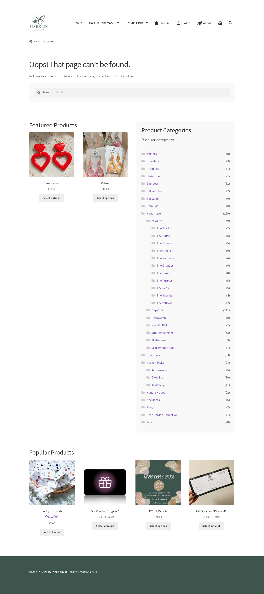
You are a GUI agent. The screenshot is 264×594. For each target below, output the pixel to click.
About (86, 8)
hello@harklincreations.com (78, 3)
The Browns (164, 243)
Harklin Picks (134, 23)
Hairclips (152, 206)
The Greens (164, 251)
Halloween (159, 318)
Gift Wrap (152, 198)
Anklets (151, 154)
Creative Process (104, 8)
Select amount (105, 526)
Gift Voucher (154, 191)
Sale (149, 422)
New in (77, 23)
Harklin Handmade (101, 23)
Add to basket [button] (51, 532)
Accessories (159, 370)
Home (37, 41)
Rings (150, 407)
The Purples (165, 280)
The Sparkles (165, 295)
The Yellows (164, 303)
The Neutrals (165, 258)
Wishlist (153, 8)
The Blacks (164, 228)
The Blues (163, 236)
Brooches (152, 169)
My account (168, 8)
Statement (159, 340)
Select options (158, 526)
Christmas (153, 176)
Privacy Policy (225, 8)
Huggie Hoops (155, 392)
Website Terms (186, 8)
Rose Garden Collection (162, 415)
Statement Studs (163, 348)
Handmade (153, 213)
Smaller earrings (163, 333)
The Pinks (163, 273)
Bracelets (152, 161)
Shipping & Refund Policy (131, 8)
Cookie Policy (206, 8)
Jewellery (158, 385)
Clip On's (157, 310)
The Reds (163, 288)
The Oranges (165, 265)
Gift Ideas (152, 183)
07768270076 (43, 3)
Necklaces (153, 400)
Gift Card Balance (70, 8)
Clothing (157, 377)
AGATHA (157, 221)
